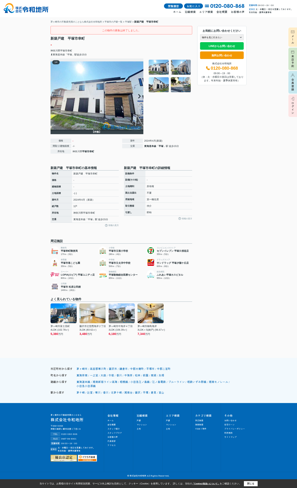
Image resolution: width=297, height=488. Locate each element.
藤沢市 (113, 369)
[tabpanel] (170, 76)
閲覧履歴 (173, 6)
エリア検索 (206, 12)
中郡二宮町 (164, 369)
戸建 (139, 420)
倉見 (153, 392)
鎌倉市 (123, 369)
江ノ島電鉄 (159, 382)
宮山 (161, 392)
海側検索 (199, 424)
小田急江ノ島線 (140, 382)
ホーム (177, 12)
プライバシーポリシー (234, 428)
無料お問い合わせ (222, 55)
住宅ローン (229, 424)
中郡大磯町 (137, 369)
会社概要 (221, 12)
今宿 (111, 375)
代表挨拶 (111, 440)
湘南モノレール (218, 382)
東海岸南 (81, 375)
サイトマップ (230, 436)
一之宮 (94, 375)
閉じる (250, 483)
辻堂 (90, 392)
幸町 (69, 50)
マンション (142, 424)
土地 (139, 428)
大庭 (103, 375)
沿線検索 (190, 12)
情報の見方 (113, 225)
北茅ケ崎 (116, 392)
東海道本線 (150, 146)
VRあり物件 (200, 428)
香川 (119, 375)
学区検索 (199, 420)
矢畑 (161, 375)
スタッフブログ (114, 432)
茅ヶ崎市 (81, 369)
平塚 (161, 146)
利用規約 (228, 432)
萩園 (145, 375)
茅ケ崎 (80, 392)
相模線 (124, 382)
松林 (137, 375)
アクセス (111, 445)
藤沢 (137, 392)
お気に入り (193, 6)
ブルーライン (176, 382)
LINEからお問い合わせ (222, 46)
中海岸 (128, 375)
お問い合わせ (230, 420)
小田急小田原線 (86, 386)
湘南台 (128, 392)
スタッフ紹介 (113, 428)
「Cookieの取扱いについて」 (206, 483)
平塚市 (63, 50)
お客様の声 (238, 12)
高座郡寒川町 (98, 369)
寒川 (98, 392)
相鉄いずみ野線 (196, 382)
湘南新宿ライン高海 (105, 382)
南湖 (153, 375)
